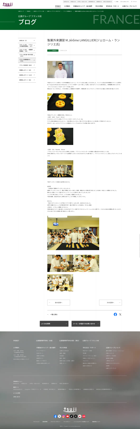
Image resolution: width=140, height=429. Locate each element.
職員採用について (96, 421)
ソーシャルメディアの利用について (81, 421)
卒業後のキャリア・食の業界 (45, 347)
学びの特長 (63, 347)
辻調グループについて (113, 347)
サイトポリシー (67, 421)
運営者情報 (45, 421)
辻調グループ (21, 11)
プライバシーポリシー (55, 421)
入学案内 (16, 347)
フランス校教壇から (67, 11)
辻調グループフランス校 (38, 11)
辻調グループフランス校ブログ (53, 11)
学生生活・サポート (89, 347)
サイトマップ (36, 421)
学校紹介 (29, 11)
